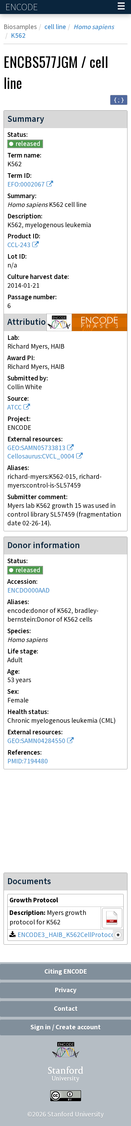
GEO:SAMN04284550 (36, 741)
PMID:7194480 (27, 761)
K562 (18, 36)
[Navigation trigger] (121, 7)
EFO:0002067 (26, 184)
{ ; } (119, 99)
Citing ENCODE (65, 971)
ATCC (14, 407)
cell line (55, 27)
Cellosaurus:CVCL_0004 (40, 456)
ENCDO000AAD (28, 590)
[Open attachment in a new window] (112, 918)
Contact (66, 1009)
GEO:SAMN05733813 (36, 448)
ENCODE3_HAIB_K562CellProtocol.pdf (72, 935)
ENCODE (22, 7)
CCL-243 (18, 245)
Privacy (66, 990)
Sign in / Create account (65, 1027)
